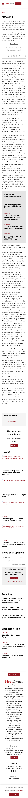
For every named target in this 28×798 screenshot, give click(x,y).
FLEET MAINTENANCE (14, 778)
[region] (14, 561)
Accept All (14, 794)
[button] (3, 4)
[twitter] (14, 56)
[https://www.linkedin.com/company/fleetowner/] (14, 771)
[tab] (6, 557)
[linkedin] (11, 56)
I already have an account (14, 581)
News (3, 12)
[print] (25, 56)
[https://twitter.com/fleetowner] (16, 771)
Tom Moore (14, 44)
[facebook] (8, 56)
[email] (19, 56)
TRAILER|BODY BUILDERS (14, 782)
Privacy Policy (19, 790)
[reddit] (17, 56)
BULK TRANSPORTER (14, 780)
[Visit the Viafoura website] (22, 564)
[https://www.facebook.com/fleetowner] (11, 771)
